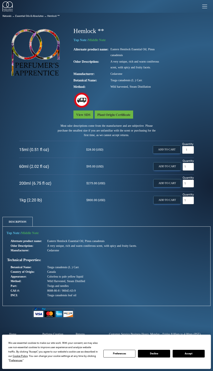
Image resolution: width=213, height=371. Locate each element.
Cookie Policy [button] (20, 356)
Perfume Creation (52, 334)
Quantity (187, 144)
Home (12, 334)
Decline (154, 353)
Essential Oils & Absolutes (29, 16)
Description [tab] (17, 221)
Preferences (119, 353)
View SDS (83, 114)
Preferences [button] (15, 360)
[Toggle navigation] (205, 6)
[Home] (7, 6)
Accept (188, 353)
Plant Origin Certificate (113, 114)
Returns (80, 334)
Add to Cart (167, 149)
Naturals (6, 16)
